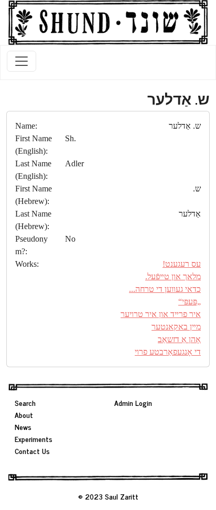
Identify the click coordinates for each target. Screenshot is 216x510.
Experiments (33, 439)
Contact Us (32, 451)
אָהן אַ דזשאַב (179, 339)
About (24, 415)
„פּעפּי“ (189, 301)
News (23, 427)
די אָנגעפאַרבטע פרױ (168, 351)
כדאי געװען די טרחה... (165, 289)
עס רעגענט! (182, 263)
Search (25, 402)
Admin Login (133, 402)
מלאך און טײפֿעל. (173, 276)
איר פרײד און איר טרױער (161, 314)
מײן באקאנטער (176, 326)
